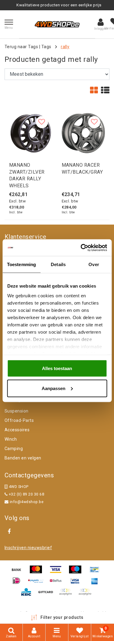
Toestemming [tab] (21, 264)
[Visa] (57, 572)
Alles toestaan (57, 368)
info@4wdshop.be (26, 501)
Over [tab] (93, 264)
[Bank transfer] (18, 572)
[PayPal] (67, 595)
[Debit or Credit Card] (86, 595)
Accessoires (17, 429)
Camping (14, 448)
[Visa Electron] (77, 583)
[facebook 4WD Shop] (9, 532)
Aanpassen (53, 388)
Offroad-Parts (19, 420)
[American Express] (96, 583)
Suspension (17, 411)
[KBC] (28, 595)
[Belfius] (57, 583)
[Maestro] (77, 572)
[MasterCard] (38, 572)
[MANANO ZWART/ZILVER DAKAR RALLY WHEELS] (31, 133)
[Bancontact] (96, 572)
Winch (11, 439)
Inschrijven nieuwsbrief (28, 547)
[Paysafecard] (38, 583)
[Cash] (47, 595)
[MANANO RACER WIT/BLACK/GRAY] (83, 133)
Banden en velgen (23, 458)
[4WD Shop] (57, 24)
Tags (46, 46)
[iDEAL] (18, 583)
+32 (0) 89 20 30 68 (26, 494)
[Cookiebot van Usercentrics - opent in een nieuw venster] (81, 248)
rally (65, 46)
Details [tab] (58, 264)
